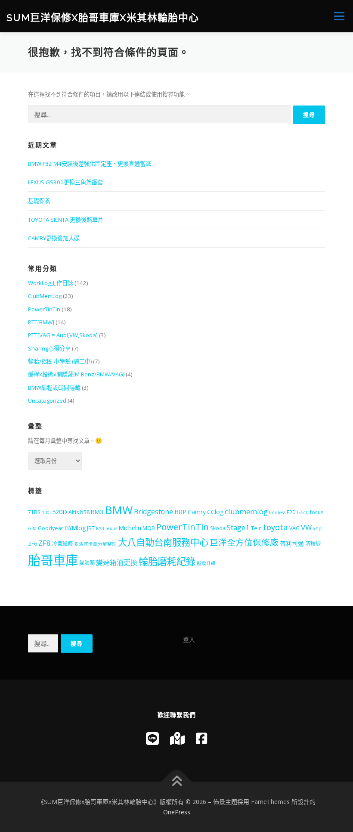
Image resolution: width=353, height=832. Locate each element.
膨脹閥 (87, 563)
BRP (180, 511)
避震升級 (206, 563)
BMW (119, 510)
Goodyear (50, 528)
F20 (291, 512)
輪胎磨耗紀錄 (167, 561)
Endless (277, 512)
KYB (100, 528)
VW (306, 527)
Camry (197, 512)
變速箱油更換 (116, 562)
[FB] (201, 738)
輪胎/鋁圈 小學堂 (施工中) (60, 361)
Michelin (129, 527)
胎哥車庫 (53, 560)
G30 (32, 528)
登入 (189, 639)
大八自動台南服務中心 (163, 542)
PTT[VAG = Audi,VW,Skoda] (63, 335)
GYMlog (75, 528)
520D (59, 511)
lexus (111, 528)
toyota (275, 527)
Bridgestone (153, 511)
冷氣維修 (62, 543)
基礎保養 (39, 201)
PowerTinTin (44, 309)
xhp (317, 528)
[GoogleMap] (177, 738)
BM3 (97, 512)
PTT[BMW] (41, 322)
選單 (337, 16)
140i (46, 512)
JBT (91, 528)
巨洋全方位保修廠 (244, 542)
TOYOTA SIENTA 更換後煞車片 (65, 220)
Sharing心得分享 (49, 348)
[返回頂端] (176, 781)
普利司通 (292, 543)
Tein (256, 528)
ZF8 (44, 543)
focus (316, 512)
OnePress (176, 812)
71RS (34, 512)
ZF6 (32, 543)
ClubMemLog (45, 296)
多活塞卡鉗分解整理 (95, 544)
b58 (85, 512)
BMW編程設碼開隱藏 (54, 387)
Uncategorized (47, 400)
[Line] (152, 738)
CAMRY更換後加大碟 (54, 238)
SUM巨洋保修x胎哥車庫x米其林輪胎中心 (102, 17)
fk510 (303, 512)
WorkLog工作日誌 (50, 283)
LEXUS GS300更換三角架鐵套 (65, 182)
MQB (148, 528)
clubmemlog (246, 511)
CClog (215, 512)
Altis (73, 512)
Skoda (218, 528)
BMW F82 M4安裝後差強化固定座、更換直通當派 (89, 164)
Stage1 (238, 527)
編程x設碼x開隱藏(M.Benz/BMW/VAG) (76, 374)
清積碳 (313, 543)
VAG (294, 528)
